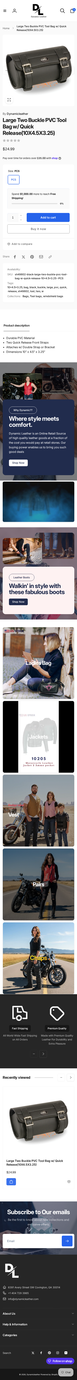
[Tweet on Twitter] (23, 257)
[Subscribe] (67, 1241)
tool (32, 291)
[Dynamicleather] (12, 1278)
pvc (56, 287)
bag (26, 287)
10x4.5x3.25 (14, 287)
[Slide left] (6, 70)
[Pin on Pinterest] (32, 257)
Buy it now (38, 229)
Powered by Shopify (49, 1374)
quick (63, 287)
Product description (17, 325)
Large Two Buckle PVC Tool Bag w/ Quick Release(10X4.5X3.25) (34, 1162)
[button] (5, 11)
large (50, 287)
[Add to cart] (11, 1181)
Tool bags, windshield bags (46, 296)
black (33, 287)
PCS (13, 179)
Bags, (26, 296)
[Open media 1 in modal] (38, 70)
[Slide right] (70, 70)
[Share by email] (41, 257)
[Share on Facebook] (15, 257)
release (12, 291)
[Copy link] (50, 257)
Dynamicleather (15, 114)
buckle (41, 287)
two (38, 291)
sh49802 (23, 291)
